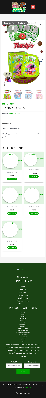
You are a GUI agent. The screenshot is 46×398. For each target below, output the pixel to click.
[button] (40, 25)
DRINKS (23, 314)
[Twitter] (21, 393)
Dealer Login (23, 298)
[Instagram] (25, 393)
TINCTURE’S (23, 335)
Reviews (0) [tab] (6, 123)
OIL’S (23, 323)
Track (23, 371)
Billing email (32, 362)
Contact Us (23, 292)
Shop (23, 286)
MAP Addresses (23, 304)
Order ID (14, 362)
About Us (23, 289)
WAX (23, 341)
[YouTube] (29, 393)
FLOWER (23, 318)
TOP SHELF (23, 337)
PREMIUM (23, 327)
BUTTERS (23, 312)
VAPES (23, 339)
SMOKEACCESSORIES (23, 333)
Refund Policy (23, 295)
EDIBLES (23, 316)
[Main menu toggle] (33, 7)
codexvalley (28, 387)
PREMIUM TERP (8, 104)
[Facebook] (17, 393)
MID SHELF (23, 321)
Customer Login (23, 301)
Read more (12, 179)
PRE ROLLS (23, 325)
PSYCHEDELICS (23, 331)
